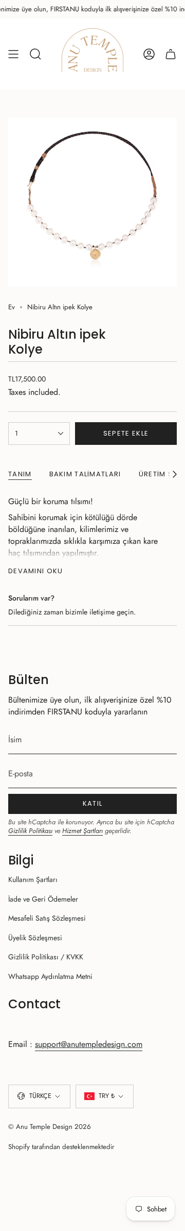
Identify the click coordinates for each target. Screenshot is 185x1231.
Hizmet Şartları (82, 831)
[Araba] (170, 54)
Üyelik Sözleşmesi (35, 938)
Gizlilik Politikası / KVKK (45, 957)
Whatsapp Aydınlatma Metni (50, 976)
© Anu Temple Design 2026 (49, 1127)
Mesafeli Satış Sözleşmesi (47, 918)
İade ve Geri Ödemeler (43, 899)
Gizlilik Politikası (30, 831)
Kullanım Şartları (33, 879)
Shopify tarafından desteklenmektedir (61, 1147)
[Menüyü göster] (13, 54)
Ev (11, 307)
